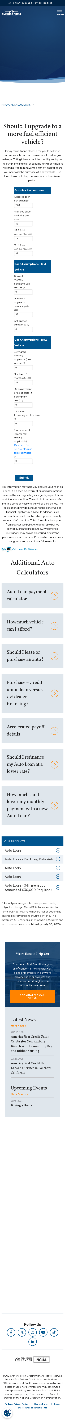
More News (17, 1025)
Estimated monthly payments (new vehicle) (23, 357)
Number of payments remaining (22, 304)
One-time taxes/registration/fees (23, 415)
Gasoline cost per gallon (22, 198)
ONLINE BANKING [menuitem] (24, 1251)
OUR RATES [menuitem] (24, 1237)
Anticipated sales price (21, 322)
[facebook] (11, 1332)
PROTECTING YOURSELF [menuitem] (25, 1200)
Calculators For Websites (25, 549)
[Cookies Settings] (7, 1413)
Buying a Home (21, 1105)
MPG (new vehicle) (23, 246)
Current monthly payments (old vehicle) (22, 281)
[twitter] (22, 1332)
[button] (32, 996)
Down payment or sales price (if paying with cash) (23, 394)
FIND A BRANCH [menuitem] (24, 1246)
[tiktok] (54, 1332)
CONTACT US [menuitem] (24, 1256)
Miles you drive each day (22, 215)
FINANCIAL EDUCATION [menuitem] (24, 1195)
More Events (18, 1094)
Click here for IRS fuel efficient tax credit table (23, 448)
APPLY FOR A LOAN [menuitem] (24, 1242)
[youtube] (43, 1332)
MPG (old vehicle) (23, 232)
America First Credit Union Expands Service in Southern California (31, 1068)
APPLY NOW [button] (16, 84)
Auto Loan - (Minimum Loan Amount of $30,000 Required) (28, 887)
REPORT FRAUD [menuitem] (25, 1214)
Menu (58, 13)
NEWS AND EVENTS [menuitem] (24, 1205)
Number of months (22, 376)
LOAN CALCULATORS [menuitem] (24, 1209)
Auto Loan (13, 850)
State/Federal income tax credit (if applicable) (23, 443)
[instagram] (32, 1332)
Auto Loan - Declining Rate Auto (29, 859)
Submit (24, 477)
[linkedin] (32, 1341)
